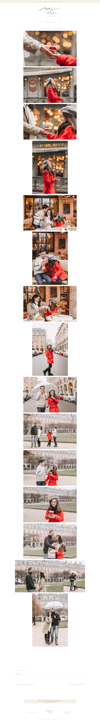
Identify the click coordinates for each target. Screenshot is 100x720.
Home (40, 1)
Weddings (46, 22)
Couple (40, 22)
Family (59, 22)
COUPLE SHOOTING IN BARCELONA (76, 684)
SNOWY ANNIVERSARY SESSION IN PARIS (25, 684)
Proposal (53, 22)
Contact (59, 1)
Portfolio (52, 1)
